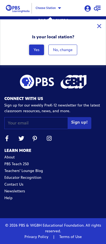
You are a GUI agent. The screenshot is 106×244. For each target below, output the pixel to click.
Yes (36, 50)
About (9, 157)
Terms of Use (70, 236)
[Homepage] (18, 7)
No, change (63, 50)
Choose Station (46, 8)
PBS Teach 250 (16, 164)
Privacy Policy (36, 236)
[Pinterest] (35, 139)
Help (8, 198)
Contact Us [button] (13, 184)
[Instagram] (49, 139)
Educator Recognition (22, 177)
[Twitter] (21, 139)
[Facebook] (7, 139)
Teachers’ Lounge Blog (23, 170)
